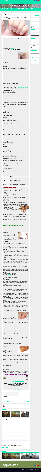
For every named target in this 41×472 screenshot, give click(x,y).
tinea (9, 78)
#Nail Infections (25, 17)
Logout (32, 8)
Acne (3, 298)
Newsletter (18, 8)
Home (4, 13)
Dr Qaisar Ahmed (6, 8)
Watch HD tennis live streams (34, 59)
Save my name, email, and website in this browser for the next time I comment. (12, 445)
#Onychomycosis (8, 18)
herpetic (23, 371)
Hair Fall (4, 413)
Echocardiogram (33, 45)
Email (31, 33)
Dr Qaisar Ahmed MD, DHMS (20, 5)
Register (22, 8)
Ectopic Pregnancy (24, 413)
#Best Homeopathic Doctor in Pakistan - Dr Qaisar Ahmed (16, 17)
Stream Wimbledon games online (35, 54)
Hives (19, 297)
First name (32, 31)
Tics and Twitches (25, 401)
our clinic (20, 375)
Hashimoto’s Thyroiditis (34, 58)
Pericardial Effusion (6, 401)
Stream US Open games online (34, 57)
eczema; (7, 298)
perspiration (8, 274)
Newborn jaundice (15, 413)
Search (37, 15)
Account (11, 8)
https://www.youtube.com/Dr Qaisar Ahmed (16, 386)
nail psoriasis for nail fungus (13, 157)
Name (2, 434)
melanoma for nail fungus (12, 159)
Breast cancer (36, 52)
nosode (4, 258)
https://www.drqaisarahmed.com (15, 389)
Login (14, 8)
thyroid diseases (13, 48)
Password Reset (27, 8)
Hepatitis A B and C (33, 60)
